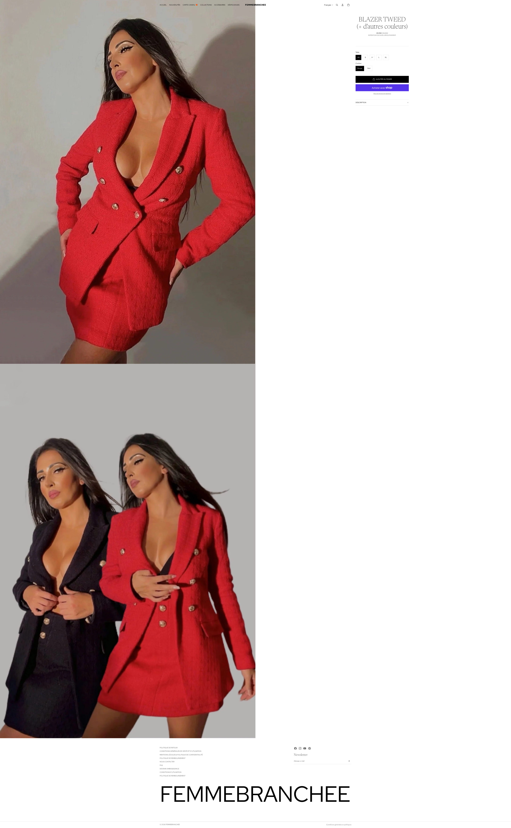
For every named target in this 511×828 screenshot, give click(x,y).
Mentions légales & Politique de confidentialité (181, 755)
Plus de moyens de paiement (382, 93)
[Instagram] (300, 748)
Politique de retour (169, 748)
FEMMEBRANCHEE (173, 824)
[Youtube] (304, 748)
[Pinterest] (309, 748)
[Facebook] (295, 748)
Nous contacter (167, 762)
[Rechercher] (337, 5)
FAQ (161, 765)
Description (361, 102)
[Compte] (342, 5)
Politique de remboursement (172, 758)
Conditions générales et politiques (338, 825)
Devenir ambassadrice (169, 769)
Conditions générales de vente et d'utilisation (180, 751)
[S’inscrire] (349, 761)
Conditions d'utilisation (170, 772)
